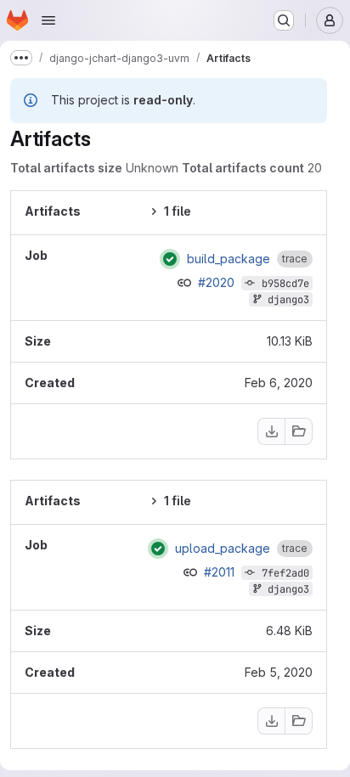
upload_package (222, 548)
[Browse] (299, 431)
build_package (228, 259)
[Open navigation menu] (48, 20)
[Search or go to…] (284, 20)
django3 (288, 300)
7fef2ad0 (285, 573)
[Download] (271, 431)
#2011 (221, 572)
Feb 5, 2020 (279, 672)
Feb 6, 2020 (279, 382)
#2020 (218, 282)
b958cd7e (285, 283)
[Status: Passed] (170, 259)
